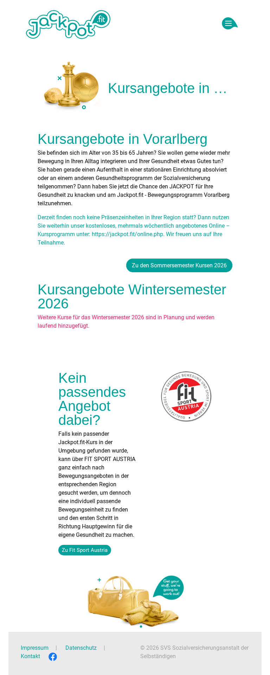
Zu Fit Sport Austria (85, 550)
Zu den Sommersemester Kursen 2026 (179, 265)
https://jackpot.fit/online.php (127, 234)
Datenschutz (81, 647)
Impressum (35, 647)
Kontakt (30, 656)
